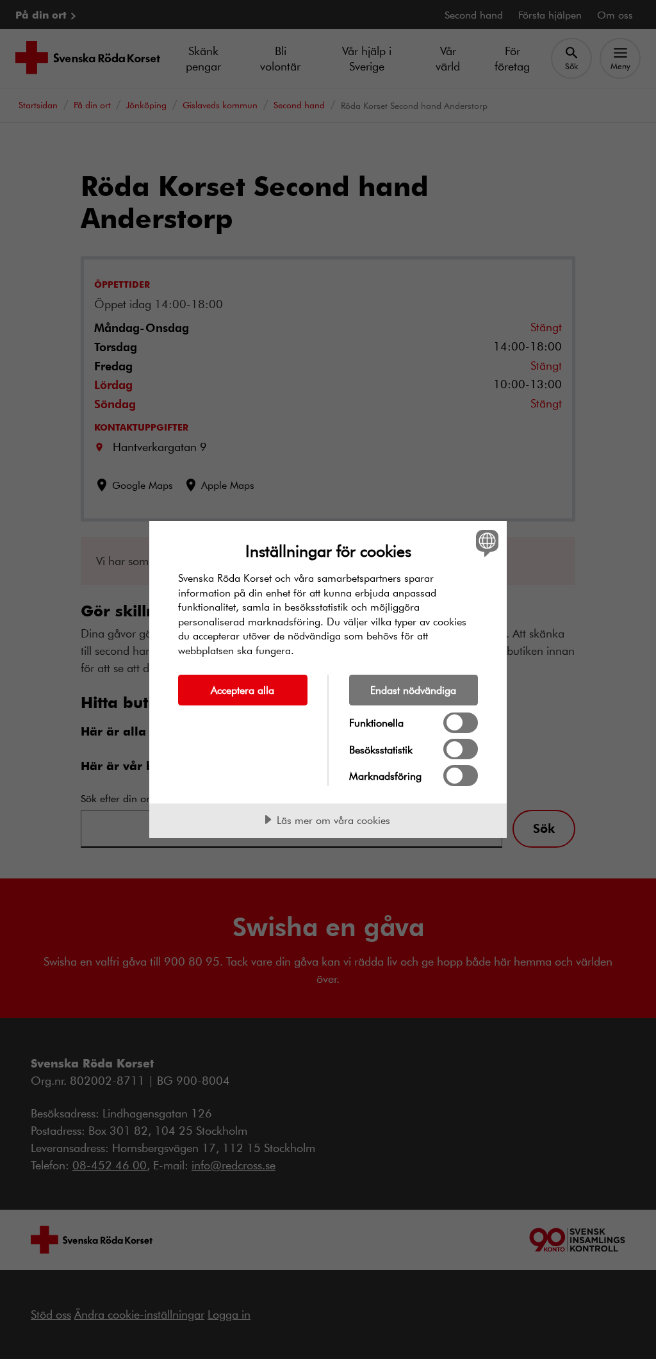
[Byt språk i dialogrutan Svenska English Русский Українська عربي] (485, 542)
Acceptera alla (242, 689)
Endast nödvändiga (413, 689)
